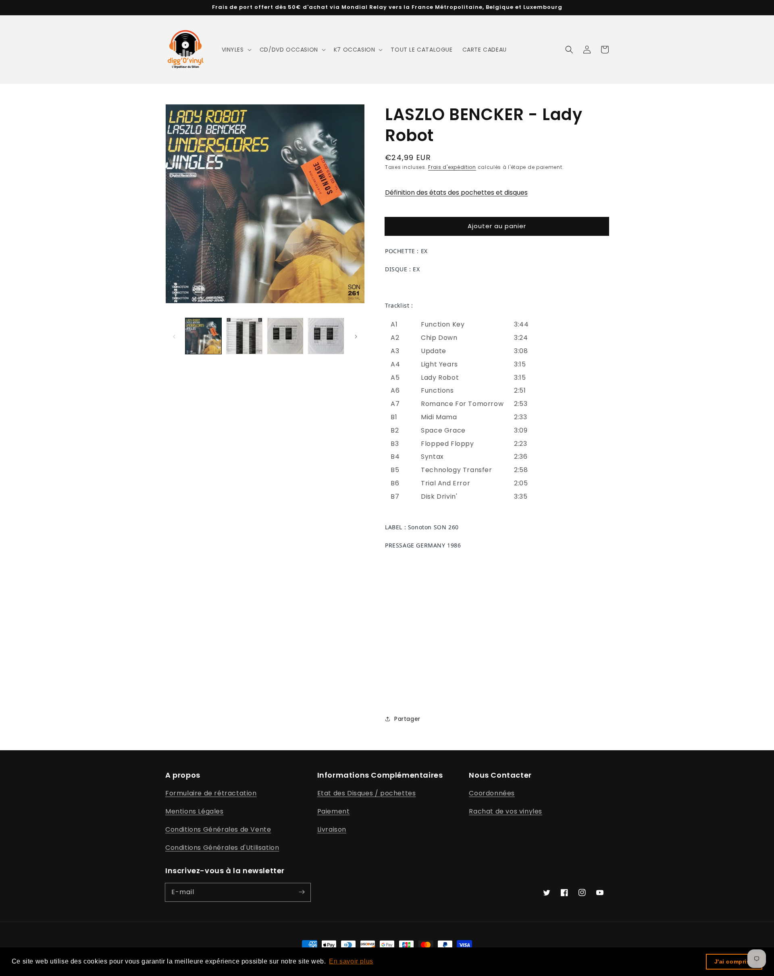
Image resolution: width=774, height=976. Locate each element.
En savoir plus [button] (351, 961)
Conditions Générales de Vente (218, 829)
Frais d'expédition (452, 167)
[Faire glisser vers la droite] (356, 336)
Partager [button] (407, 719)
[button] (236, 49)
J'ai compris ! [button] (734, 961)
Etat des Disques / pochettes (366, 793)
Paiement (333, 811)
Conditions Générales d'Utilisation (222, 847)
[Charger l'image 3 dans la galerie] (285, 336)
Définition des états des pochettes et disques (456, 192)
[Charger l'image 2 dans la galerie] (244, 336)
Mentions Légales (194, 811)
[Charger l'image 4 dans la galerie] (326, 336)
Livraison (331, 829)
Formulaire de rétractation (211, 793)
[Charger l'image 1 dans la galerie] (203, 336)
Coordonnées (492, 793)
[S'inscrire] (301, 892)
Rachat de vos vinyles (505, 811)
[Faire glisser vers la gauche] (174, 336)
